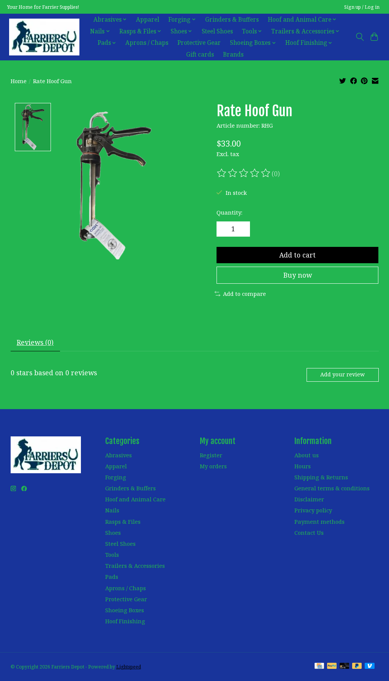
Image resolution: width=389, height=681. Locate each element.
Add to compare (244, 293)
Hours (302, 466)
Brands (233, 54)
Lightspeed (128, 667)
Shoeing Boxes (124, 610)
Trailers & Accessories (135, 565)
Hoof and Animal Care (135, 499)
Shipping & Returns (321, 477)
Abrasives (118, 455)
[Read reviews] (244, 173)
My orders (213, 466)
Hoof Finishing (125, 621)
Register (211, 455)
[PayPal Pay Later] (357, 666)
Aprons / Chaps (146, 43)
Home (19, 81)
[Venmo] (370, 666)
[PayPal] (332, 666)
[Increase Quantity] (241, 229)
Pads (111, 576)
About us (306, 455)
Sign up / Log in (362, 7)
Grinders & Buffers (232, 20)
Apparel (147, 20)
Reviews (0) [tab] (35, 342)
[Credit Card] (319, 666)
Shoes (113, 532)
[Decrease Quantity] (225, 229)
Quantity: (229, 212)
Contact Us (309, 532)
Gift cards (200, 54)
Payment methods (319, 521)
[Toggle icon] (359, 37)
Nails (112, 510)
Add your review (342, 374)
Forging (115, 477)
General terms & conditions (332, 488)
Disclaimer (309, 499)
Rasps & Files (123, 521)
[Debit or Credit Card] (344, 666)
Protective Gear (199, 43)
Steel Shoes (217, 31)
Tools (112, 554)
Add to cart (297, 254)
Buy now (297, 275)
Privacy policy (313, 510)
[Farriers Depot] (44, 37)
